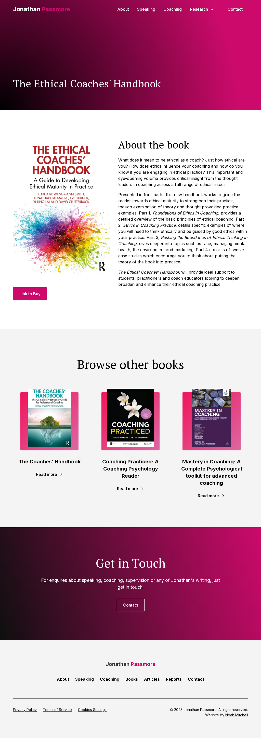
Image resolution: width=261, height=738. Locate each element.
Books (131, 679)
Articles (152, 679)
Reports (174, 679)
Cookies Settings (92, 709)
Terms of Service (57, 709)
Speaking (146, 9)
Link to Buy (30, 293)
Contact (235, 9)
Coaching (172, 9)
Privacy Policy (25, 709)
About (123, 9)
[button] (202, 9)
